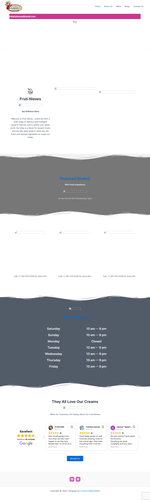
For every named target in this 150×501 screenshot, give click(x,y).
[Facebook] (72, 479)
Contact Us (138, 6)
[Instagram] (78, 479)
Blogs (127, 6)
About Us (108, 6)
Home (97, 6)
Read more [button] (52, 447)
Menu (118, 6)
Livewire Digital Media (90, 491)
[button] (2, 48)
